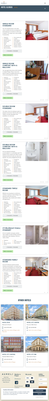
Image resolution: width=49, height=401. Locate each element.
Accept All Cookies (39, 390)
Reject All (39, 393)
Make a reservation (8, 55)
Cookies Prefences (39, 397)
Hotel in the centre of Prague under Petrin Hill (11, 331)
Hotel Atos (6, 377)
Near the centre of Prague (9, 362)
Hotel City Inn (6, 382)
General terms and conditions (19, 386)
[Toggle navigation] (45, 3)
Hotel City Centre (6, 379)
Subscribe (43, 388)
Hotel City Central (6, 380)
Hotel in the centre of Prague (34, 330)
